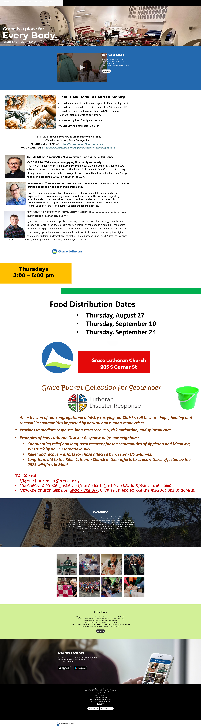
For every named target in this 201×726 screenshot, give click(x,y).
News (41, 1)
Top (58, 725)
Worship (6, 1)
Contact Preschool (106, 709)
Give (59, 1)
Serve (29, 1)
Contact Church (93, 709)
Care (35, 1)
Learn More (106, 71)
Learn (14, 1)
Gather (23, 1)
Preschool (51, 1)
